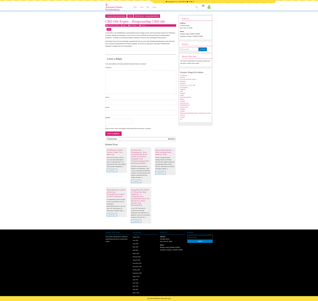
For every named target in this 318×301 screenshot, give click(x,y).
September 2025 (137, 273)
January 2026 (136, 260)
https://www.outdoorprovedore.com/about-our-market (195, 113)
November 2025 (137, 266)
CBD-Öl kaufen (142, 41)
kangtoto (182, 101)
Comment (108, 67)
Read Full (113, 171)
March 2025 (136, 292)
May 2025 (135, 286)
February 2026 (137, 256)
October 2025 (136, 270)
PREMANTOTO (185, 105)
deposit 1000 (184, 107)
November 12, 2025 (113, 25)
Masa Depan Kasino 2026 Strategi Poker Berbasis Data (163, 152)
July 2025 (135, 279)
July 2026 (135, 240)
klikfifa (182, 99)
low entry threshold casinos (188, 79)
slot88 (182, 95)
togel (181, 91)
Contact (154, 7)
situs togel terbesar (185, 97)
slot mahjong (184, 87)
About (141, 7)
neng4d (182, 111)
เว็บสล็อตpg (183, 75)
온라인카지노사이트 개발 (187, 85)
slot (181, 119)
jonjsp (124, 25)
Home (135, 7)
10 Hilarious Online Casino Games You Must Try (115, 152)
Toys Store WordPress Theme (156, 298)
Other (130, 16)
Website (107, 117)
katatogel (183, 81)
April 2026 (135, 250)
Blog (147, 7)
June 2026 (135, 243)
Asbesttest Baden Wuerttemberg (113, 8)
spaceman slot (184, 103)
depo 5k (182, 115)
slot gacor (183, 83)
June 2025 (135, 283)
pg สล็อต (182, 77)
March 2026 (136, 253)
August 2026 (136, 237)
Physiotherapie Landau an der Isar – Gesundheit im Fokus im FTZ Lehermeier (116, 193)
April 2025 (135, 289)
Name (107, 97)
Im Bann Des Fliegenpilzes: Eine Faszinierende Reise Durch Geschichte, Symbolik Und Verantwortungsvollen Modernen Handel (140, 156)
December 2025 (137, 263)
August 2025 (136, 276)
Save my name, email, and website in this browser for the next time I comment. (128, 128)
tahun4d (182, 93)
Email (107, 107)
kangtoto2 (183, 89)
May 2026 (135, 247)
